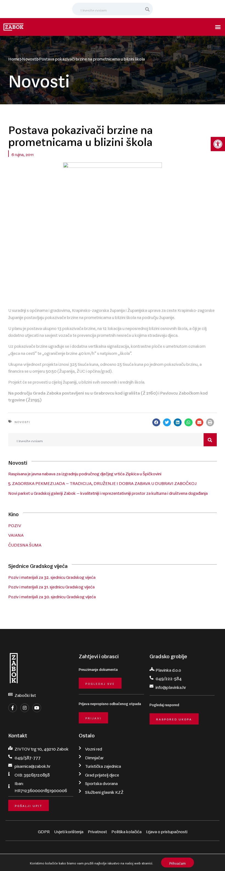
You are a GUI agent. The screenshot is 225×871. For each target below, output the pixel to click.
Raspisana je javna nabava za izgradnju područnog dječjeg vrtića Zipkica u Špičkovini (84, 472)
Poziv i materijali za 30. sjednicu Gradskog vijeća (52, 595)
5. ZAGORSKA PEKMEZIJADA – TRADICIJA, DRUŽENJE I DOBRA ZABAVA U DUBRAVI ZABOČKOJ (102, 482)
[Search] (147, 9)
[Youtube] (36, 707)
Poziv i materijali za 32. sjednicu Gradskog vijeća (51, 576)
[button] (218, 144)
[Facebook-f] (12, 707)
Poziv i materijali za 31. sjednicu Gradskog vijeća (51, 585)
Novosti (29, 57)
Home (14, 57)
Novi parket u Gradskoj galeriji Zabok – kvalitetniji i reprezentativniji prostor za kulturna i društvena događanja (108, 492)
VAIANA (16, 534)
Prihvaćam (177, 862)
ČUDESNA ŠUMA (24, 543)
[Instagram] (24, 707)
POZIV (14, 524)
